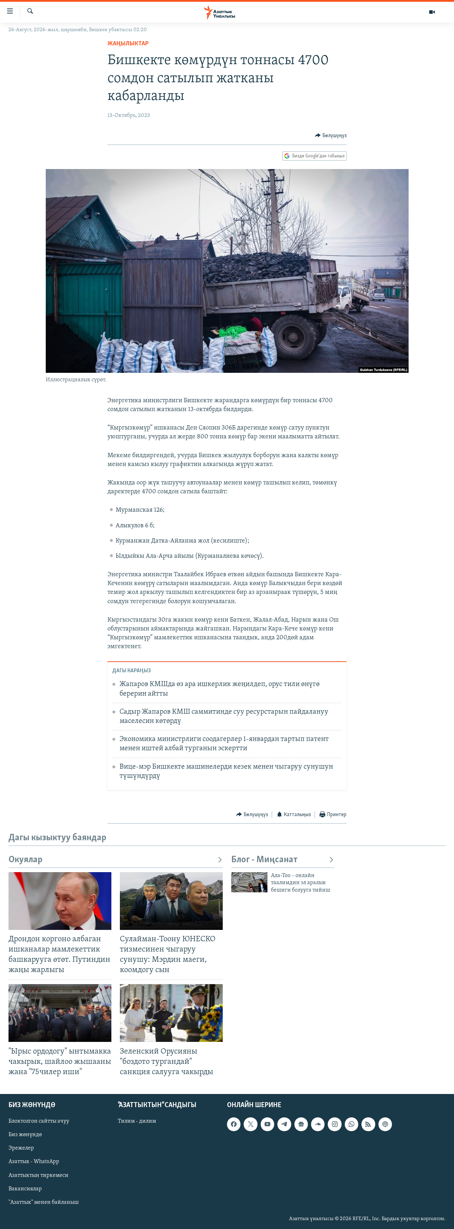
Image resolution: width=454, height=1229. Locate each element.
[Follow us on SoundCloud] (318, 1124)
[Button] (331, 135)
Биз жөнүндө (25, 1135)
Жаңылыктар (128, 44)
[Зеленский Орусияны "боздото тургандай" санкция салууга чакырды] (171, 1013)
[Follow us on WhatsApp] (351, 1124)
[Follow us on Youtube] (267, 1124)
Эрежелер (21, 1148)
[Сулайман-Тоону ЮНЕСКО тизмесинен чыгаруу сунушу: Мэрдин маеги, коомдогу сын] (171, 901)
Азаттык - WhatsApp (34, 1162)
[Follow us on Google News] (301, 1124)
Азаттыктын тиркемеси (38, 1175)
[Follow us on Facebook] (233, 1124)
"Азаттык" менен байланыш (44, 1202)
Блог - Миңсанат (264, 860)
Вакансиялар (25, 1189)
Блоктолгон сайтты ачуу (39, 1121)
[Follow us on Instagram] (334, 1124)
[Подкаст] (385, 1124)
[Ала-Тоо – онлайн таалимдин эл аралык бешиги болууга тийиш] (249, 882)
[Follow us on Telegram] (284, 1124)
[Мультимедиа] (432, 12)
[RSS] (368, 1124)
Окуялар (26, 860)
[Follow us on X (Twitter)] (250, 1124)
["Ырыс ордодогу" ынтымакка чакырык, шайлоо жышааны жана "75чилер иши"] (60, 1013)
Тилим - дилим (137, 1121)
